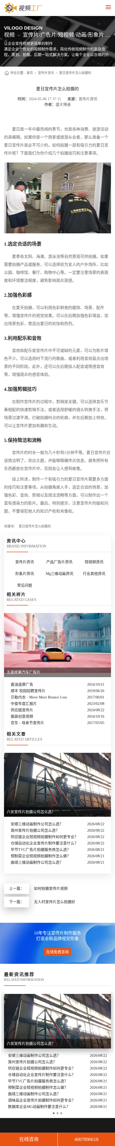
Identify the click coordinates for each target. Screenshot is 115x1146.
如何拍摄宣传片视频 (51, 889)
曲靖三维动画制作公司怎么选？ (37, 862)
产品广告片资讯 (59, 562)
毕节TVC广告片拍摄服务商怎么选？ (41, 850)
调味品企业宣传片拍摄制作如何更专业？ (41, 1100)
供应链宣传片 (22, 710)
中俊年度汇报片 (24, 704)
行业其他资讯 (94, 574)
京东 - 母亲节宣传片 (27, 723)
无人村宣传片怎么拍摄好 (54, 902)
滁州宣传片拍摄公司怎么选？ (35, 830)
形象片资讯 (24, 574)
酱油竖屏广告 (22, 684)
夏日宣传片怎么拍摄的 (75, 73)
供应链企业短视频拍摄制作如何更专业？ (44, 837)
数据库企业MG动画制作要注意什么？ (39, 1107)
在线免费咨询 (57, 952)
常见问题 (24, 585)
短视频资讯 (94, 562)
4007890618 (86, 1139)
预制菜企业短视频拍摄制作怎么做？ (41, 856)
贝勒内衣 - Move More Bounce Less (39, 697)
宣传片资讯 (46, 73)
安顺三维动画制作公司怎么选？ (37, 824)
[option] (57, 1050)
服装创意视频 (22, 716)
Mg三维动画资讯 (59, 574)
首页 (29, 73)
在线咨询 (29, 1139)
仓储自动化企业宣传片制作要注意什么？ (44, 843)
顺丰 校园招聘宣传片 (28, 691)
